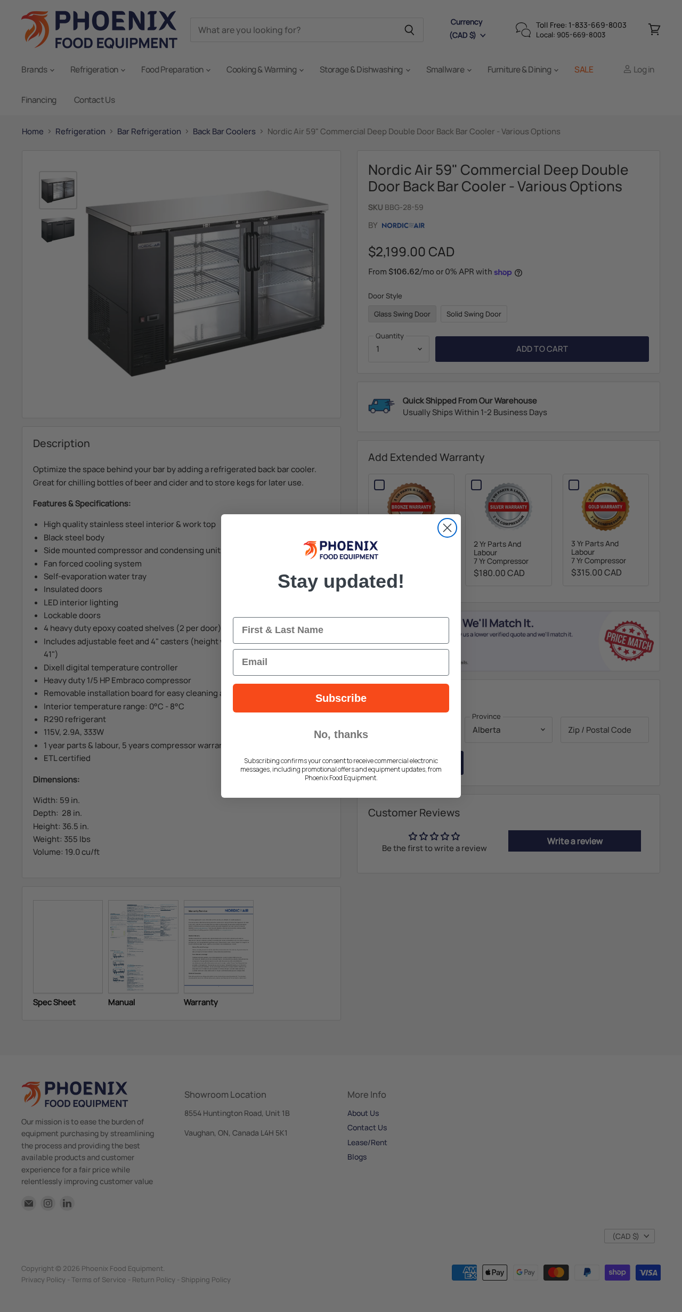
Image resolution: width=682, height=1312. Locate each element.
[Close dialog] (447, 528)
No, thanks (341, 734)
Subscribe (341, 698)
